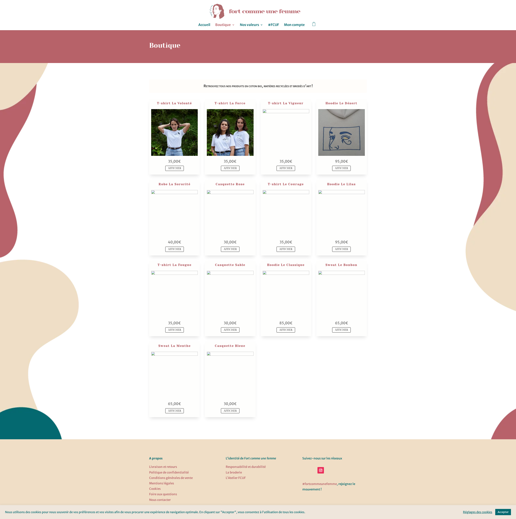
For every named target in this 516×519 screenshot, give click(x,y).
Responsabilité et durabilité (246, 467)
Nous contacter (160, 500)
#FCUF (273, 25)
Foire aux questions (163, 494)
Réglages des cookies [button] (477, 512)
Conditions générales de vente (171, 478)
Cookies (155, 489)
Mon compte (294, 25)
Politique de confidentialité (169, 472)
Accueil (204, 25)
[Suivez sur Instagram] (320, 470)
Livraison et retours (163, 467)
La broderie (234, 472)
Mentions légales (161, 483)
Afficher (174, 168)
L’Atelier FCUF (236, 478)
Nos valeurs (249, 25)
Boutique (223, 25)
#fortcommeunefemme (319, 484)
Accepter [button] (503, 512)
